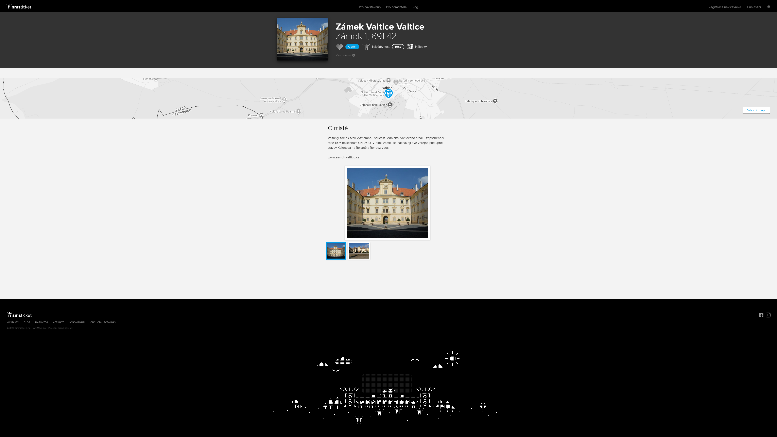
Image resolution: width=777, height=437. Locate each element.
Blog (415, 7)
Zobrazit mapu (756, 110)
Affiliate (58, 322)
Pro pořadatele (396, 7)
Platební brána (56, 328)
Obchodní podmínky (103, 322)
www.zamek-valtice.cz (343, 157)
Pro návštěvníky (370, 7)
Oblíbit (352, 46)
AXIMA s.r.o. (39, 328)
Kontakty (13, 322)
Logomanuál (77, 322)
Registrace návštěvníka (724, 7)
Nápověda (41, 322)
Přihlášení (754, 7)
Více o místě (343, 55)
